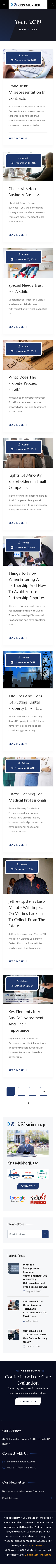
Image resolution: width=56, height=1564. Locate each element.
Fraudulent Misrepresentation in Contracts (27, 92)
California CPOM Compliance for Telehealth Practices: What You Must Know (35, 1309)
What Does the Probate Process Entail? (23, 383)
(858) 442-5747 (35, 1545)
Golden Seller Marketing (38, 1554)
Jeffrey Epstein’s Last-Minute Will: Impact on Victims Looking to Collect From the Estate (27, 913)
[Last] (28, 1103)
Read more (16, 138)
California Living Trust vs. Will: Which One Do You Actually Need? (35, 1336)
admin (25, 55)
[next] (44, 1091)
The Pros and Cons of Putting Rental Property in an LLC (25, 702)
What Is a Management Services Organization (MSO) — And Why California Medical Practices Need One (35, 1275)
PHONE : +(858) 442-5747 (21, 1467)
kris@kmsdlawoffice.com (20, 1461)
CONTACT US (28, 1401)
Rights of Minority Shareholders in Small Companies (27, 481)
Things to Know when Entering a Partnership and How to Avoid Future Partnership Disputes (27, 585)
